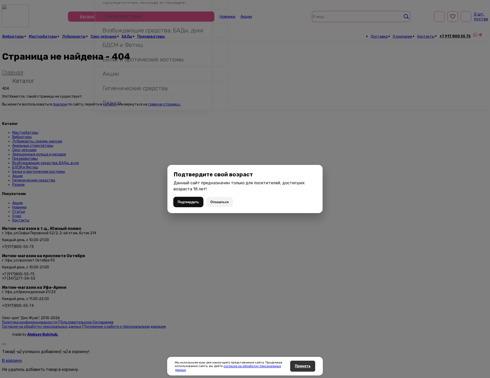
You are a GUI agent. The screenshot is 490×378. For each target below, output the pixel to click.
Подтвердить (188, 202)
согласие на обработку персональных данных (228, 367)
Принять (303, 366)
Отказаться (219, 202)
